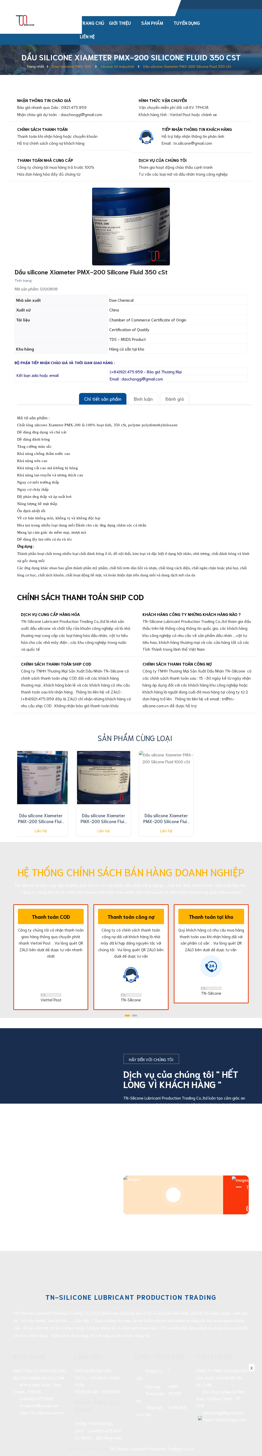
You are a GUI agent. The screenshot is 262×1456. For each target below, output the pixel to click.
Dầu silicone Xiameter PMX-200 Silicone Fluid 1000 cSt (166, 821)
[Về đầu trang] (249, 1429)
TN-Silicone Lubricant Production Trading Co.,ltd (151, 1448)
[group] (131, 226)
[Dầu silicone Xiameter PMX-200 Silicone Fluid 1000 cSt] (166, 777)
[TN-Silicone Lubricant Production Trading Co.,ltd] (25, 19)
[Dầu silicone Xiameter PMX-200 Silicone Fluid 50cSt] (41, 777)
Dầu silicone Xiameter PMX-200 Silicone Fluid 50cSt (41, 821)
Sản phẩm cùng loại (134, 738)
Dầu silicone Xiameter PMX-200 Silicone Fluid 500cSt (104, 821)
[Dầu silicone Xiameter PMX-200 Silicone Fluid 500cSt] (103, 777)
